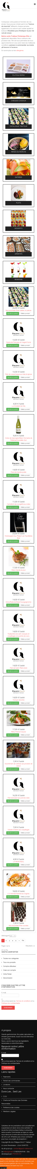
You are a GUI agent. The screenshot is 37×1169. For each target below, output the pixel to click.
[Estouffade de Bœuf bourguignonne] (18, 588)
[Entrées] (18, 169)
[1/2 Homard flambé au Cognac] (18, 880)
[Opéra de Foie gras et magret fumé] (18, 329)
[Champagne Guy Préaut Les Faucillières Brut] (18, 522)
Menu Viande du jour (18, 570)
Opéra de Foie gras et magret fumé (18, 342)
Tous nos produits (9, 962)
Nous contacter (8, 1088)
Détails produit (25, 313)
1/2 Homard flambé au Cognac (18, 893)
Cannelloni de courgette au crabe (18, 504)
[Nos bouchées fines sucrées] (18, 912)
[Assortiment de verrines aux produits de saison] (18, 750)
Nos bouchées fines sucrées (18, 925)
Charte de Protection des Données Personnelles (14, 1102)
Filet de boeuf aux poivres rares (19, 798)
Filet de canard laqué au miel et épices (18, 374)
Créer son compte (9, 970)
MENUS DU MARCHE (18, 152)
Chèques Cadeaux (18, 101)
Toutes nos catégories (11, 958)
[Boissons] (18, 271)
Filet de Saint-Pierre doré (18, 668)
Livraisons (6, 1084)
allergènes (20, 50)
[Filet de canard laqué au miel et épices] (18, 360)
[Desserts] (18, 220)
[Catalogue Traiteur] (18, 118)
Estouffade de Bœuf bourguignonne (18, 602)
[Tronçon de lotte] (18, 686)
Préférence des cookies (11, 1107)
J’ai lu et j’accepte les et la (17, 1002)
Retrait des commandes (11, 1081)
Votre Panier (7, 974)
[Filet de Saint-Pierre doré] (18, 654)
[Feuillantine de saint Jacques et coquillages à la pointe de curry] (18, 620)
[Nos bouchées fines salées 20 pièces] (18, 297)
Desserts (18, 228)
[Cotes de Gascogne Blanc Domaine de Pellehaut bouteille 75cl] (18, 424)
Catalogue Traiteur (18, 126)
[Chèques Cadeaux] (18, 92)
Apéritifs (18, 254)
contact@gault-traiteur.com (23, 1148)
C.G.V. (5, 1096)
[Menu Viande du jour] (18, 556)
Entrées (18, 177)
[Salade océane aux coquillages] (18, 816)
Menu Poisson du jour (18, 732)
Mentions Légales (9, 1111)
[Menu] (35, 4)
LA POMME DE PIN (18, 406)
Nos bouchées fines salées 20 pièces (18, 310)
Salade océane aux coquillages (18, 830)
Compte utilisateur (9, 966)
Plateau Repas (18, 75)
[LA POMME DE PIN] (18, 392)
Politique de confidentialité (10, 1003)
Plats (18, 203)
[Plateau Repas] (18, 67)
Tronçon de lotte (18, 700)
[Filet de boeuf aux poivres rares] (18, 784)
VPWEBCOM (16, 1154)
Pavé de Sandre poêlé (18, 472)
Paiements (7, 1077)
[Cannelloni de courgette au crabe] (18, 490)
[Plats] (18, 194)
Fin (23, 940)
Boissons (18, 279)
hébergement (8, 1152)
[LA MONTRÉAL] (18, 848)
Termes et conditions (23, 1001)
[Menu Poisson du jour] (18, 718)
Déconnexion (7, 978)
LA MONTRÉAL (18, 862)
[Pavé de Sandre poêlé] (18, 458)
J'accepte (3, 1168)
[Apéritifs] (18, 245)
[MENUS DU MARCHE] (18, 143)
